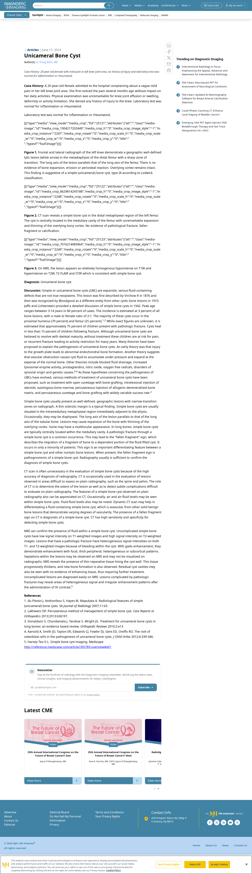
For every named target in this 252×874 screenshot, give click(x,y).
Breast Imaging (53, 15)
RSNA (66, 15)
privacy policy (93, 694)
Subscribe (144, 687)
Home (196, 845)
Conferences (168, 5)
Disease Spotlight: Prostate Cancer (88, 15)
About (8, 816)
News (225, 845)
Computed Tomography (126, 15)
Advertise (10, 812)
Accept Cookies (219, 864)
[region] (126, 865)
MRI (110, 15)
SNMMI (164, 15)
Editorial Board (59, 812)
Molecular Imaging (149, 15)
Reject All (195, 864)
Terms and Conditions (109, 812)
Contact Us (11, 820)
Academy (153, 5)
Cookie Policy (113, 870)
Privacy (54, 824)
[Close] (246, 864)
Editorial (9, 824)
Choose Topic (14, 15)
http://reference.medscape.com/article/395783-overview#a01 (67, 647)
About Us (211, 845)
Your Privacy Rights (107, 816)
